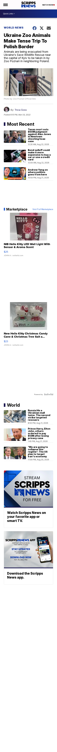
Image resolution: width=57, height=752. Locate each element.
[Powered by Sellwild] (48, 394)
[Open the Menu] (5, 5)
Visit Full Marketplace (42, 209)
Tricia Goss (21, 109)
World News (14, 27)
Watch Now (47, 5)
